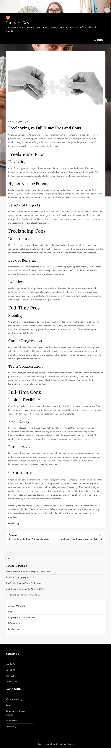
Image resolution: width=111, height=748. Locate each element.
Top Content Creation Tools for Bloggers (24, 583)
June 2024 (10, 664)
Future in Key (17, 22)
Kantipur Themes (66, 744)
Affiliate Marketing (16, 605)
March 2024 (11, 681)
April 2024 (11, 675)
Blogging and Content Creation (22, 617)
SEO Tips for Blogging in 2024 (20, 577)
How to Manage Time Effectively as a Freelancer (28, 571)
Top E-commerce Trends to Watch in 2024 (25, 588)
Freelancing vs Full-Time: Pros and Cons (24, 594)
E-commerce (14, 623)
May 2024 (10, 670)
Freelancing (13, 523)
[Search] (9, 558)
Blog (10, 611)
